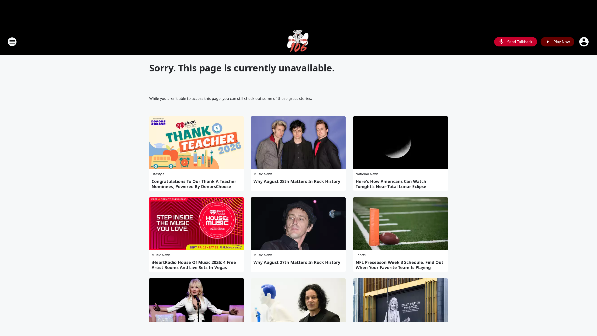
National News (367, 174)
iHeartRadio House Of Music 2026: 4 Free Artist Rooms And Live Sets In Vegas (194, 265)
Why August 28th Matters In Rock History (296, 181)
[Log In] (584, 41)
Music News (262, 174)
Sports (361, 255)
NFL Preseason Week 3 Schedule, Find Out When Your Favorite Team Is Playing (399, 265)
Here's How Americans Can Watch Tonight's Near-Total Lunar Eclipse (391, 184)
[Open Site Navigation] (12, 41)
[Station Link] (298, 41)
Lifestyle (158, 174)
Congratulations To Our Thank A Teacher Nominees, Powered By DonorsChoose (194, 184)
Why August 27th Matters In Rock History (296, 262)
